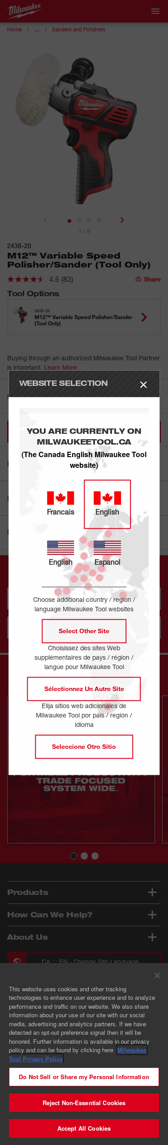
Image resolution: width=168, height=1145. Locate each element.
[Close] (157, 975)
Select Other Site (84, 631)
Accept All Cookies (84, 1128)
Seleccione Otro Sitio (84, 746)
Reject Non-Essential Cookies (84, 1102)
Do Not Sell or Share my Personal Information (84, 1076)
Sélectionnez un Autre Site (84, 688)
